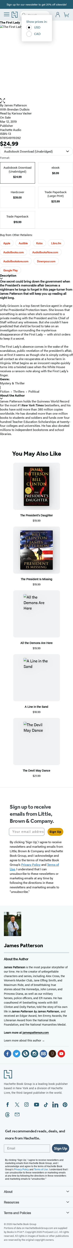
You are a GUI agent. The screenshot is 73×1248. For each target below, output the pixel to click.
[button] (36, 100)
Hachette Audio (10, 129)
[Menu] (6, 14)
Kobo (39, 243)
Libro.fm (56, 243)
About (8, 1191)
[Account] (58, 14)
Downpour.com (46, 261)
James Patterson (15, 105)
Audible (23, 243)
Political (33, 391)
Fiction (4, 391)
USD (37, 27)
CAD (37, 33)
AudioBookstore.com (15, 261)
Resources (11, 1202)
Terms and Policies (17, 1212)
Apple (6, 243)
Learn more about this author (23, 1040)
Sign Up (55, 832)
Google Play (10, 270)
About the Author (12, 395)
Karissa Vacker (22, 113)
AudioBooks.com (13, 252)
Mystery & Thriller (12, 383)
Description (8, 275)
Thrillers (19, 391)
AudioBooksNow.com (45, 252)
